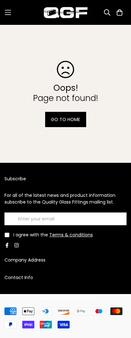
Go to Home (65, 119)
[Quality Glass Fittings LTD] (65, 12)
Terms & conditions (71, 235)
